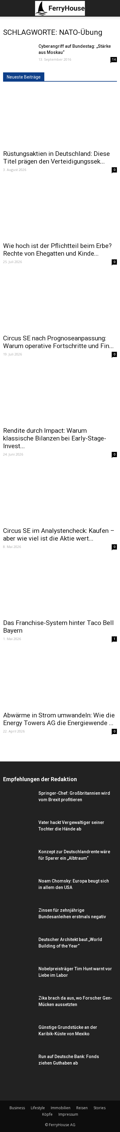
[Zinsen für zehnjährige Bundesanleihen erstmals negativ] (18, 923)
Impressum (68, 1114)
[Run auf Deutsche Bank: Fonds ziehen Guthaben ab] (18, 1064)
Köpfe (47, 1114)
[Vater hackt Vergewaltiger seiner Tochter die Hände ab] (18, 830)
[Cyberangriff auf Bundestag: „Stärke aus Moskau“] (18, 53)
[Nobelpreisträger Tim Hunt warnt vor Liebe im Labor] (18, 976)
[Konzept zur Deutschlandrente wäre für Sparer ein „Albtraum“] (18, 861)
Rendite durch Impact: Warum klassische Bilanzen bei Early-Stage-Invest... (54, 438)
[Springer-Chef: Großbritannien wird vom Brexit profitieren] (18, 806)
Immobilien (60, 1107)
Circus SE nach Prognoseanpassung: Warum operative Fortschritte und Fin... (58, 342)
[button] (111, 8)
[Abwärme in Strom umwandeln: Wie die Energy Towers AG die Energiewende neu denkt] (60, 679)
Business (17, 1107)
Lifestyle (38, 1107)
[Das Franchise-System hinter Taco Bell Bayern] (60, 587)
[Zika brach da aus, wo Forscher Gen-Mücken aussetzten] (18, 1011)
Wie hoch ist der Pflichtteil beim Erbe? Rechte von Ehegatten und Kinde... (57, 249)
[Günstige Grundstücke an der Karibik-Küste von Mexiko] (18, 1037)
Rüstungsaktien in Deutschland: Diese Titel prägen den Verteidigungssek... (56, 157)
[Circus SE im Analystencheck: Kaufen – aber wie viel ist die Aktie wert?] (60, 495)
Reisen (82, 1107)
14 (114, 59)
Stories (100, 1107)
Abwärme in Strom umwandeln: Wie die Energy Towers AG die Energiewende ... (59, 719)
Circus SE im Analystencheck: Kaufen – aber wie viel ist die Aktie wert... (58, 534)
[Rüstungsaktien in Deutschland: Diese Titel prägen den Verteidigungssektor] (60, 118)
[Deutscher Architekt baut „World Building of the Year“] (18, 949)
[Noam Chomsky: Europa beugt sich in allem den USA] (18, 888)
